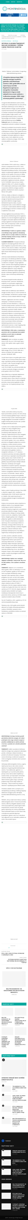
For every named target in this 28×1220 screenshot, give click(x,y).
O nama (7, 1)
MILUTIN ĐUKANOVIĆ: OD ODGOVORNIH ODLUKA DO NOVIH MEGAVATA (14, 990)
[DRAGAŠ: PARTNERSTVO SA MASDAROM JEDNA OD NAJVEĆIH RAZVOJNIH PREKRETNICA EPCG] (20, 1031)
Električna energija (12, 35)
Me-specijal (15, 41)
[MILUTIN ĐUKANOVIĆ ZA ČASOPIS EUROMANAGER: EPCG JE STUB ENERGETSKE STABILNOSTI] (6, 1121)
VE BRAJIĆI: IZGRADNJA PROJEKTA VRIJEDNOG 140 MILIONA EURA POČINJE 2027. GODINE (6, 1041)
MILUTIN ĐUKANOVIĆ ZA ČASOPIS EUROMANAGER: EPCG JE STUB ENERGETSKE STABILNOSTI (19, 1121)
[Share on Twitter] (15, 947)
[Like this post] (11, 947)
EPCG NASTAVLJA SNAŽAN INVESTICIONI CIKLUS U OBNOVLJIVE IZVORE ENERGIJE (20, 1020)
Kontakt (13, 1)
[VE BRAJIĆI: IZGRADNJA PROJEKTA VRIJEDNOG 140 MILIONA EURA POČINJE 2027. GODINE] (7, 1031)
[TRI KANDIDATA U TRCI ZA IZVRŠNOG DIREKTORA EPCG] (6, 1089)
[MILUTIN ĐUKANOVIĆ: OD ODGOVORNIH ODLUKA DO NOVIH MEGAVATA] (14, 979)
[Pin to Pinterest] (17, 947)
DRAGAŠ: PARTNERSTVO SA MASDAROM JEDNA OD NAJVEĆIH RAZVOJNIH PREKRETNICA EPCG (20, 1040)
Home (3, 35)
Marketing (19, 1)
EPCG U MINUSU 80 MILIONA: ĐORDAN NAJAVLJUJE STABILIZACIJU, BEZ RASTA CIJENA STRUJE (18, 1109)
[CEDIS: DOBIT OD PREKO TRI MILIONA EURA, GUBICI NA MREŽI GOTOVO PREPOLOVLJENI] (6, 1098)
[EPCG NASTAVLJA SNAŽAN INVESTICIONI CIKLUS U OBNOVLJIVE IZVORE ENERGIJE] (20, 1012)
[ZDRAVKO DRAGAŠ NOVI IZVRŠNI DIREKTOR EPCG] (14, 1067)
